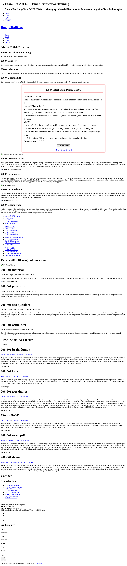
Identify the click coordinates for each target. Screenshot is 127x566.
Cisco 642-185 (9, 229)
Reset (3, 560)
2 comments (25, 376)
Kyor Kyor (4, 376)
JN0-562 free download (12, 494)
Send (3, 558)
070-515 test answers (11, 496)
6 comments (24, 420)
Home (7, 13)
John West (4, 440)
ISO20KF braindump (11, 239)
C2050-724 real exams (12, 492)
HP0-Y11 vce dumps (11, 250)
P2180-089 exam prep (12, 485)
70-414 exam (9, 218)
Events (7, 17)
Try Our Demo (63, 145)
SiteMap (39, 563)
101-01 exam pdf (10, 232)
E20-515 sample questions (13, 253)
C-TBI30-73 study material (13, 487)
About (7, 15)
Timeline (8, 19)
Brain (2, 420)
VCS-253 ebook (10, 223)
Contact (7, 21)
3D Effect (12, 440)
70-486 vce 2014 (10, 248)
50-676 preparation (11, 251)
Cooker (3, 396)
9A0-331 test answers (11, 220)
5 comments (30, 462)
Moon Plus (4, 462)
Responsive (19, 354)
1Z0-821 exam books (11, 222)
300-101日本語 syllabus (12, 216)
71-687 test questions (11, 234)
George (3, 354)
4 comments (25, 440)
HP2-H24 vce (9, 244)
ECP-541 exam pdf (11, 498)
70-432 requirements (11, 230)
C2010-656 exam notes (12, 241)
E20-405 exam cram (11, 491)
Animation (15, 420)
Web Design (11, 354)
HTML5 (12, 376)
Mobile (17, 376)
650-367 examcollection (12, 243)
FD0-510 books (10, 227)
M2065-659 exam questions (13, 489)
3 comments (28, 354)
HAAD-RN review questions (14, 237)
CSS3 (17, 396)
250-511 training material (12, 255)
